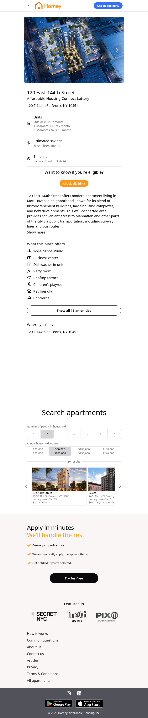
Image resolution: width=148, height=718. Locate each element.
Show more (36, 232)
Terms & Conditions (42, 673)
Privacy (32, 667)
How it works (37, 633)
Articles (33, 660)
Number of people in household (46, 426)
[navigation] (30, 50)
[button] (33, 434)
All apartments (38, 680)
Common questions (42, 640)
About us (34, 647)
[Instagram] (69, 693)
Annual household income (42, 443)
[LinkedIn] (79, 693)
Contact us (35, 653)
